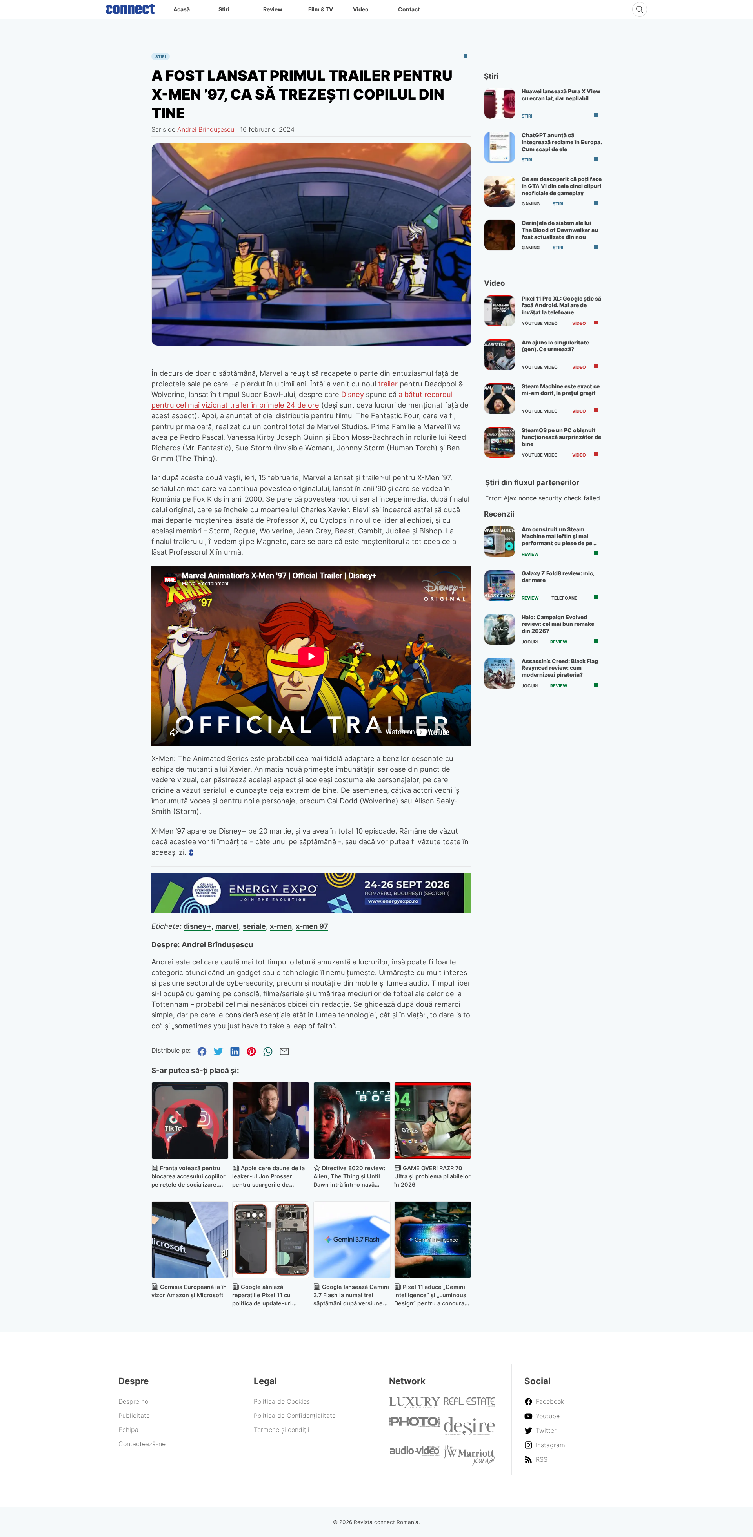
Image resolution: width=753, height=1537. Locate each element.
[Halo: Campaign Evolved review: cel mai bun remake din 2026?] (499, 629)
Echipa (128, 1430)
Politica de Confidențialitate (295, 1415)
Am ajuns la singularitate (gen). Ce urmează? (555, 346)
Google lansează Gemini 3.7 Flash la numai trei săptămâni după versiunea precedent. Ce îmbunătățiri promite (351, 1303)
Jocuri (530, 642)
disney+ (197, 926)
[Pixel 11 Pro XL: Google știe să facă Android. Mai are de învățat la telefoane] (499, 310)
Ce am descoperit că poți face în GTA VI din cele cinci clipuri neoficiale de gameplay (562, 186)
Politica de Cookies (282, 1401)
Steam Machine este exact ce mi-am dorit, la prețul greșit (561, 390)
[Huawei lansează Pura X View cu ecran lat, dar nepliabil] (499, 103)
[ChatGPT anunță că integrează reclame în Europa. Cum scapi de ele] (499, 147)
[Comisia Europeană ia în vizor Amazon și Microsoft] (190, 1239)
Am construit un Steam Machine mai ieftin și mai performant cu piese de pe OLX (557, 539)
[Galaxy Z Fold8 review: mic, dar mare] (499, 585)
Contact (409, 9)
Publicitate (134, 1415)
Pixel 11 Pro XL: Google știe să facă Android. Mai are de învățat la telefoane (561, 305)
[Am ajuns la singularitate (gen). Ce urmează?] (499, 354)
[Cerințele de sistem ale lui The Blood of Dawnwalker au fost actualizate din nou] (499, 235)
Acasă (181, 9)
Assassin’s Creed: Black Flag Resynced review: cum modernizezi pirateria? (560, 668)
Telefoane (564, 598)
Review (272, 9)
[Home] (130, 7)
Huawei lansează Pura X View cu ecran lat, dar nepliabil (561, 95)
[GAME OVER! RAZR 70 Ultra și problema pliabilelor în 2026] (432, 1120)
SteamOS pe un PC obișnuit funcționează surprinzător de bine (561, 437)
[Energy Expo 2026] (311, 910)
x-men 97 (312, 926)
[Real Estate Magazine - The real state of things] (469, 1405)
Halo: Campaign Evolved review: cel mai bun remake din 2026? (558, 624)
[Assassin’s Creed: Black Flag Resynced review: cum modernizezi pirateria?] (499, 673)
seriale (254, 926)
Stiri (160, 56)
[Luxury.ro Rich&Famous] (414, 1406)
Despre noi (134, 1401)
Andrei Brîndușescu (205, 129)
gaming (531, 204)
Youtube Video (540, 323)
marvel (227, 926)
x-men (281, 926)
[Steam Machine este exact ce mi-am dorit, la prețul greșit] (499, 398)
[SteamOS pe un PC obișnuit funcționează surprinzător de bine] (499, 442)
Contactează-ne (142, 1444)
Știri (223, 9)
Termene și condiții (281, 1430)
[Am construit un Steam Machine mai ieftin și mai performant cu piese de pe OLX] (499, 541)
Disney (352, 394)
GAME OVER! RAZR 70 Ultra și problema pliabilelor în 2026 (432, 1176)
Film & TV (320, 9)
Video (361, 9)
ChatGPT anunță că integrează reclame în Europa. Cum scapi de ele (562, 142)
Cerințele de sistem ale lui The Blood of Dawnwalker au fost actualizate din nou (560, 229)
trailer (388, 383)
